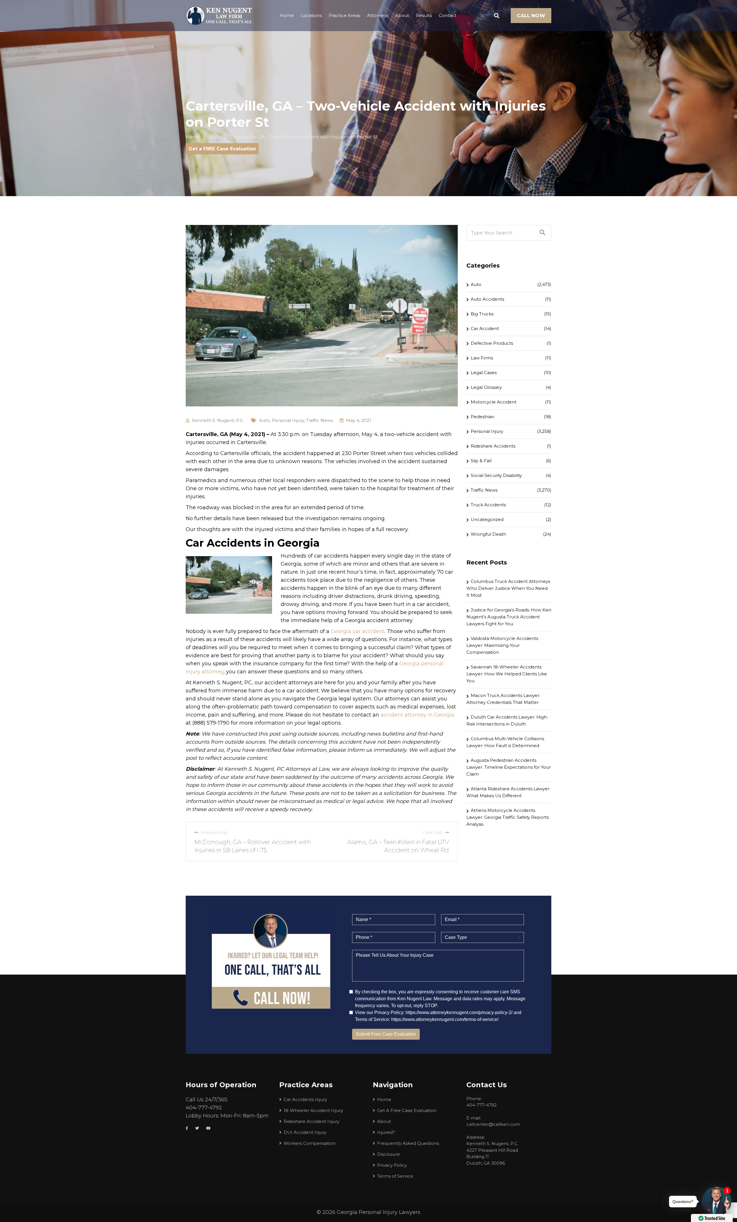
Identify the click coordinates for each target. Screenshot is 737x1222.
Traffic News (319, 420)
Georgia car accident (358, 631)
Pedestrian (482, 416)
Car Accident (485, 328)
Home (287, 15)
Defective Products (492, 343)
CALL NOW (531, 15)
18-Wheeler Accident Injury (313, 1110)
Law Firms (482, 358)
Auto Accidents (487, 299)
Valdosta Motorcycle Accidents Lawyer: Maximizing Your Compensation (502, 645)
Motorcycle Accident (493, 402)
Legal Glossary (486, 387)
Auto (264, 420)
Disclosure (388, 1154)
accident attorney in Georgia (418, 715)
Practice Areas (344, 15)
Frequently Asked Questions (408, 1143)
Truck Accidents (488, 504)
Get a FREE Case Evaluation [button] (222, 148)
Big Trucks (482, 314)
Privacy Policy (392, 1165)
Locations (311, 15)
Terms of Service (395, 1176)
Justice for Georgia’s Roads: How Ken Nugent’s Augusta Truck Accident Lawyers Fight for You (508, 616)
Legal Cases (484, 372)
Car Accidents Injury (305, 1099)
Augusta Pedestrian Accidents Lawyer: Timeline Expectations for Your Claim (508, 767)
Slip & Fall (481, 460)
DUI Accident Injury (305, 1132)
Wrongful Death (488, 534)
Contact (447, 15)
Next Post (432, 832)
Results (424, 15)
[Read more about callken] (219, 15)
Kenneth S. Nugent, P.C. (218, 420)
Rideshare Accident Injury (311, 1121)
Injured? (386, 1132)
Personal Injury (288, 420)
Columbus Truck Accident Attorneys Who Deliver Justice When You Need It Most (508, 588)
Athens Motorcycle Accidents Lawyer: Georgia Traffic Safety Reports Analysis (507, 817)
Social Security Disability (496, 475)
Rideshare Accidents (493, 446)
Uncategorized (487, 519)
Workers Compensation (310, 1143)
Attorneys (377, 15)
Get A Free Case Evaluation (406, 1110)
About (402, 15)
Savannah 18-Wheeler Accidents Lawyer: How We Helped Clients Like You (506, 673)
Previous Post (214, 832)
